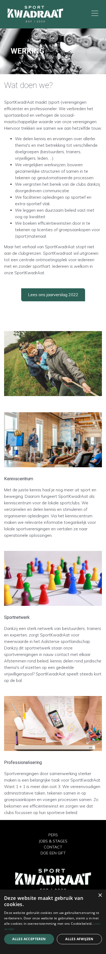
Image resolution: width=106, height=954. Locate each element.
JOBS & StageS (53, 841)
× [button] (100, 895)
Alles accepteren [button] (29, 939)
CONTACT (53, 847)
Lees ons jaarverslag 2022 (53, 294)
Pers (53, 834)
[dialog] (53, 922)
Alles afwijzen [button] (79, 939)
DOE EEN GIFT (53, 853)
